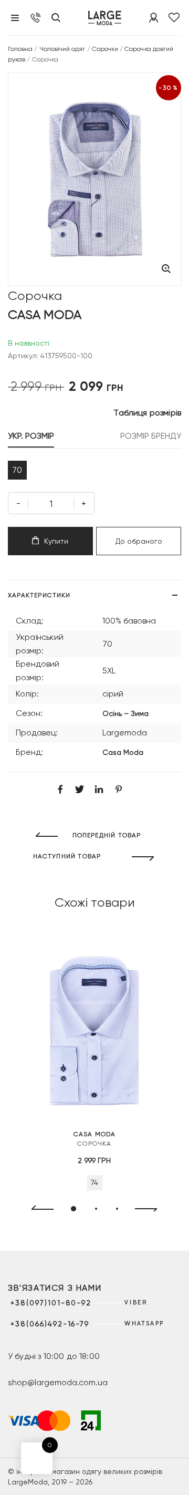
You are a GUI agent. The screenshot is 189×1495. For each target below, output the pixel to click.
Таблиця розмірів (147, 413)
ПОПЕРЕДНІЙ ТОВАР (106, 835)
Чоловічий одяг (62, 49)
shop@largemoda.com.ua (58, 1382)
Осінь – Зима (125, 713)
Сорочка (95, 1138)
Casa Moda (122, 752)
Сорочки (105, 49)
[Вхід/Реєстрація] (153, 18)
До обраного (139, 541)
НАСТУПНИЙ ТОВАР (67, 856)
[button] (73, 1208)
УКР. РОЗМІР (31, 436)
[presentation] (38, 1209)
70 (17, 470)
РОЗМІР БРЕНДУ (150, 436)
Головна (20, 49)
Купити (56, 541)
